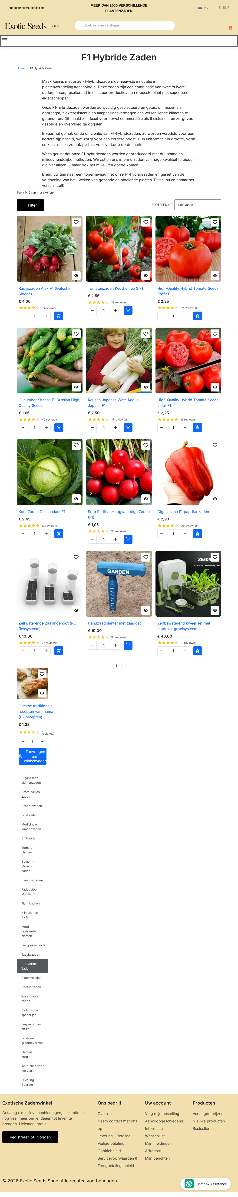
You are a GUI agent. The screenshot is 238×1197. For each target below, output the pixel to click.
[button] (228, 25)
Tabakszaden (30, 954)
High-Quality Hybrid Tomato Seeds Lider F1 (187, 403)
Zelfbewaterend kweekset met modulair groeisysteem (183, 626)
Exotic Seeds (25, 25)
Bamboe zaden (32, 880)
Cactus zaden (31, 987)
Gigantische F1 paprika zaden (183, 511)
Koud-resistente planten (28, 931)
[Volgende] (219, 666)
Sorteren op (162, 205)
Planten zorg (26, 1054)
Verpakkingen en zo (31, 1026)
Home (21, 68)
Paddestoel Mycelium (29, 892)
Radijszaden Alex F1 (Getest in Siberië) (45, 291)
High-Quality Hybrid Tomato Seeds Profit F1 (187, 291)
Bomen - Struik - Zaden (27, 866)
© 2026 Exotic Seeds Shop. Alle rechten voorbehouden (59, 1181)
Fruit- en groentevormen (32, 1040)
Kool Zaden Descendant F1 (42, 511)
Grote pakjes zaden (30, 794)
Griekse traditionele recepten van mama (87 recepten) (36, 711)
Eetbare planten (27, 850)
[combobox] (125, 25)
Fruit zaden (29, 815)
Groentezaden (31, 806)
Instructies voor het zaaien (32, 1068)
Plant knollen (30, 903)
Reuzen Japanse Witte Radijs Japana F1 (113, 403)
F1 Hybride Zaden (29, 966)
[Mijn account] (212, 26)
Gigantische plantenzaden (31, 780)
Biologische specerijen (29, 1012)
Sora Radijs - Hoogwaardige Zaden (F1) (119, 514)
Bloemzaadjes (31, 978)
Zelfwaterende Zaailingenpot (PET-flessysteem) (49, 626)
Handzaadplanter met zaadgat (114, 623)
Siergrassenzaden (34, 945)
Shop (57, 25)
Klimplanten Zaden (29, 915)
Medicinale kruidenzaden (31, 826)
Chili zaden (29, 838)
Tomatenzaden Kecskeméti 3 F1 (115, 288)
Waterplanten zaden (30, 998)
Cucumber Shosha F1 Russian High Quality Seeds (49, 403)
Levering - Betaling (28, 1082)
